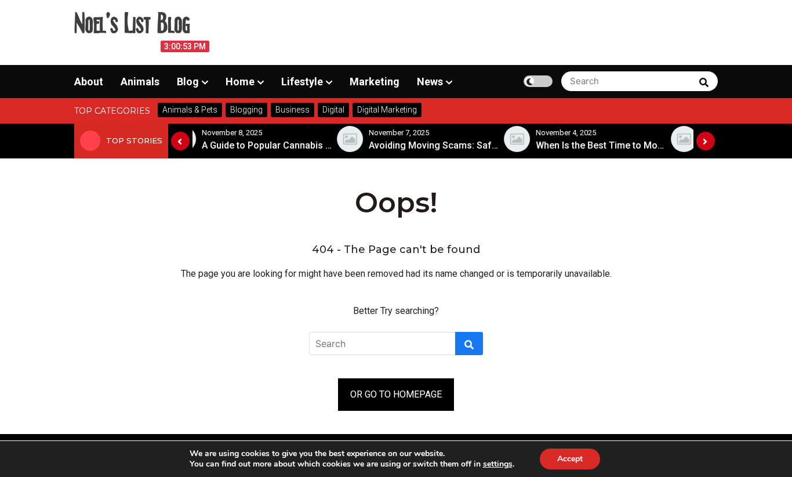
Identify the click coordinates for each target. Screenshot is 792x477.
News (430, 81)
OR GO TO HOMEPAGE (396, 394)
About (88, 81)
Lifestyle (302, 81)
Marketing (374, 81)
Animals (140, 81)
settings (498, 464)
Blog (188, 81)
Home (240, 81)
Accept (570, 458)
